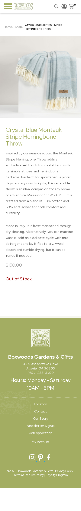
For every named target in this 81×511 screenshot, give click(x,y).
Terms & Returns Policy (28, 475)
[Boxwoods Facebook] (48, 460)
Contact (40, 411)
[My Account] (64, 6)
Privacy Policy (64, 471)
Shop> (19, 27)
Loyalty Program (57, 475)
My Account (41, 442)
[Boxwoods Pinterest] (41, 460)
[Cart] (71, 6)
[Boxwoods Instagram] (33, 460)
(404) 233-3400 (41, 372)
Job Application (40, 433)
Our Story (40, 418)
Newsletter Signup (41, 425)
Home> (9, 27)
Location (40, 404)
